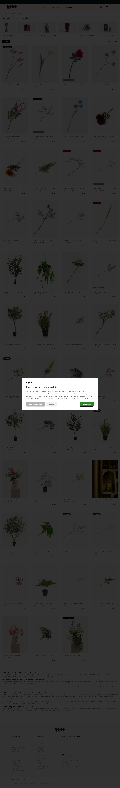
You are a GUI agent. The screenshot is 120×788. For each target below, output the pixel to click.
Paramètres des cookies (35, 404)
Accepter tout (87, 404)
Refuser (51, 404)
